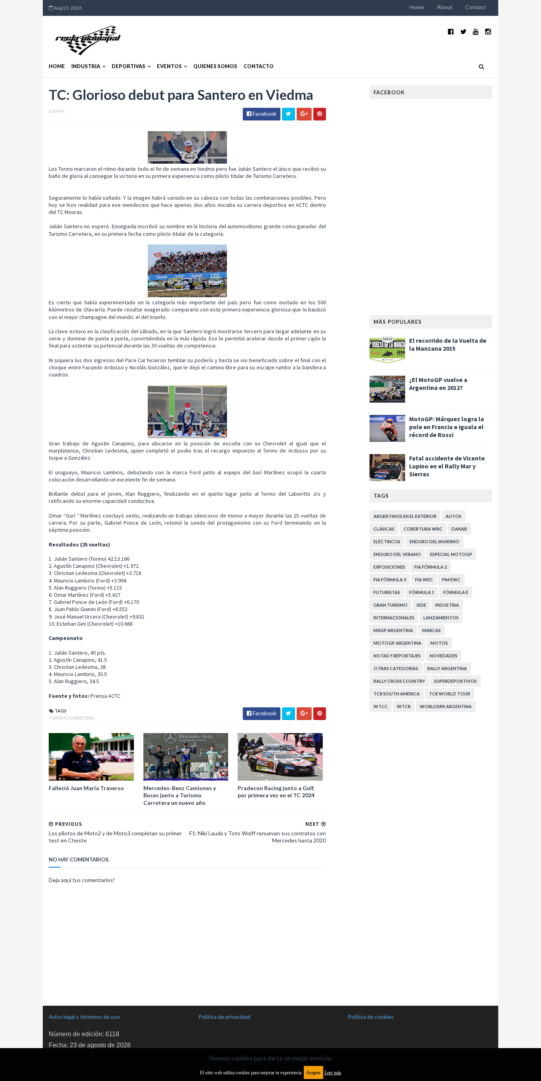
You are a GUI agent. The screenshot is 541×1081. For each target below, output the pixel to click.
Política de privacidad (224, 1016)
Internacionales (393, 617)
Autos (453, 516)
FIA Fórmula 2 (430, 566)
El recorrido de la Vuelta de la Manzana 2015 (447, 344)
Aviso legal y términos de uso (84, 1016)
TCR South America (396, 693)
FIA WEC (424, 579)
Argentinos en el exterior (404, 516)
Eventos (169, 66)
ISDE (421, 604)
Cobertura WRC (423, 528)
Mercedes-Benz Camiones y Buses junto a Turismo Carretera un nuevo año (179, 795)
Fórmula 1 (421, 592)
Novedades (443, 655)
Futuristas (386, 592)
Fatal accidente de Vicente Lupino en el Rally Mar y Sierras (447, 466)
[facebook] (451, 31)
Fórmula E (455, 592)
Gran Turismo (390, 604)
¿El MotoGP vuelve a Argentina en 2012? (438, 384)
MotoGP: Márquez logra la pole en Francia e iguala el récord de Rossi (446, 427)
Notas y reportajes (397, 655)
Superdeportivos (455, 681)
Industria (85, 66)
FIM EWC (451, 579)
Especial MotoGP (451, 554)
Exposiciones (389, 566)
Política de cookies (371, 1016)
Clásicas (383, 528)
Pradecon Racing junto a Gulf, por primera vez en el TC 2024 (276, 791)
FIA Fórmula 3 (389, 579)
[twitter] (463, 31)
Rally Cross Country (399, 681)
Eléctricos (386, 541)
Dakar (459, 528)
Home (417, 7)
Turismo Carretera (71, 717)
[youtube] (476, 31)
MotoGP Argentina (397, 643)
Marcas (431, 630)
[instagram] (488, 31)
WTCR (404, 706)
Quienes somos (215, 66)
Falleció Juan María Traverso (86, 788)
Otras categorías (395, 668)
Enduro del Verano (397, 554)
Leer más (332, 1072)
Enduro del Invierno (434, 541)
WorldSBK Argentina (446, 706)
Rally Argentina (447, 668)
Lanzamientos (441, 617)
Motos (439, 643)
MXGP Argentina (393, 630)
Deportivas (128, 66)
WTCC (380, 706)
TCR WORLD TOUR (449, 693)
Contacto (259, 66)
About (445, 7)
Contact (475, 7)
